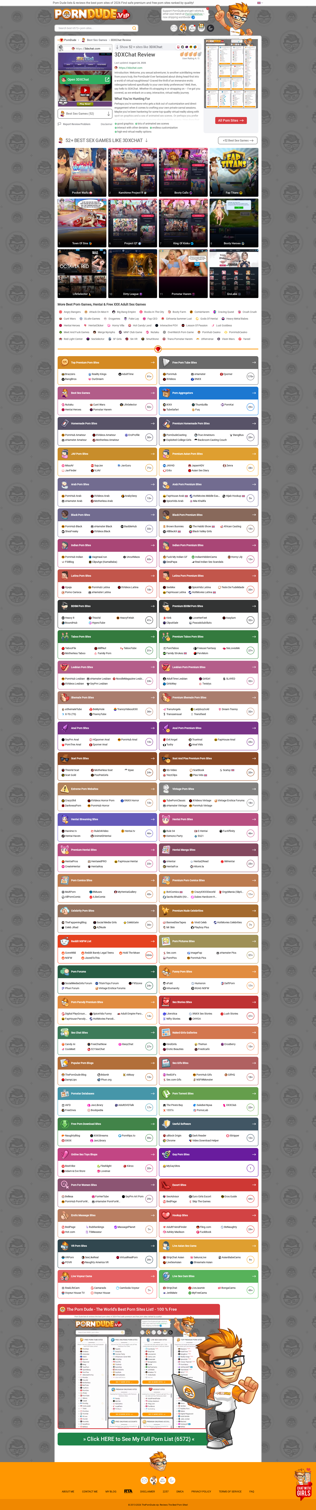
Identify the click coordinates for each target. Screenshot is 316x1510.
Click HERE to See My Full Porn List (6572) (138, 1439)
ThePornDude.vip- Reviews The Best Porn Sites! (165, 1505)
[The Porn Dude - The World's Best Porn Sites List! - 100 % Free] (139, 1372)
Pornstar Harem (182, 294)
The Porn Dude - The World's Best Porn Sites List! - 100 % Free (122, 1309)
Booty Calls (181, 193)
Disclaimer (106, 124)
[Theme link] (210, 28)
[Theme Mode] (171, 1480)
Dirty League (131, 294)
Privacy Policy (201, 1491)
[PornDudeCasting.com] (183, 28)
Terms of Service (230, 1491)
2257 (166, 1491)
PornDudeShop (194, 13)
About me (68, 1491)
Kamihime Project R (131, 193)
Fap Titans (232, 193)
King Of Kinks (182, 243)
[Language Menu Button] (260, 3)
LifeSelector (80, 294)
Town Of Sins (80, 243)
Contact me (90, 1491)
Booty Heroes (232, 243)
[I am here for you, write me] (174, 28)
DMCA (180, 1491)
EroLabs (232, 294)
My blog (192, 28)
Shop (201, 29)
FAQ (251, 1491)
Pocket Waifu (80, 193)
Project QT (131, 243)
